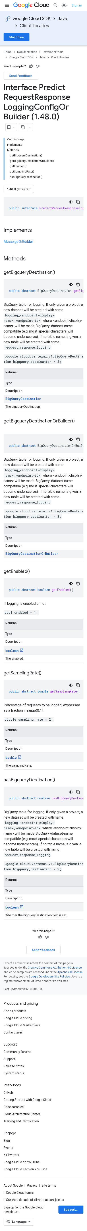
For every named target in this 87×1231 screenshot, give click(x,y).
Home (7, 52)
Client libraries (34, 26)
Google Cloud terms (20, 1192)
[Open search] (55, 5)
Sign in (77, 5)
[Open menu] (7, 5)
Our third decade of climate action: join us (35, 1200)
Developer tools (53, 52)
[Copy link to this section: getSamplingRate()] (45, 673)
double (11, 757)
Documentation (27, 52)
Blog (7, 1140)
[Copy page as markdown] (23, 127)
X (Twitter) (11, 1155)
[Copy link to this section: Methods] (31, 259)
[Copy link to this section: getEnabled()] (34, 571)
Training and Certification (21, 1121)
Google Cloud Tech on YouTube (25, 1169)
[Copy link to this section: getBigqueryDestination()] (59, 272)
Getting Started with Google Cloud (27, 1100)
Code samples (14, 1107)
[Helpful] (31, 66)
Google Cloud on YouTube (22, 1162)
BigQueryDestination (23, 399)
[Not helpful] (37, 66)
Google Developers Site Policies (49, 976)
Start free (16, 37)
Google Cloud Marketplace (22, 1025)
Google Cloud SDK (31, 18)
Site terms (48, 1185)
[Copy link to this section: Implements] (36, 230)
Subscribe (71, 1210)
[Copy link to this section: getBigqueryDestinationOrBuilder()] (8, 427)
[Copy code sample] (78, 202)
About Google (13, 1185)
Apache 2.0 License (70, 972)
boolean (12, 651)
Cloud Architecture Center (22, 1114)
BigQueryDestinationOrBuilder (31, 553)
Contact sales (13, 1032)
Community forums (17, 1052)
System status (14, 1073)
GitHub (8, 1092)
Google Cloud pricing (18, 1018)
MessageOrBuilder (18, 241)
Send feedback (20, 76)
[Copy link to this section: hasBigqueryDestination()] (59, 780)
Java (62, 18)
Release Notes (14, 1066)
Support (9, 1059)
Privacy (32, 1185)
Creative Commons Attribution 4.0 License (55, 967)
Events (8, 1148)
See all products (15, 1011)
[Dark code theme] (71, 202)
